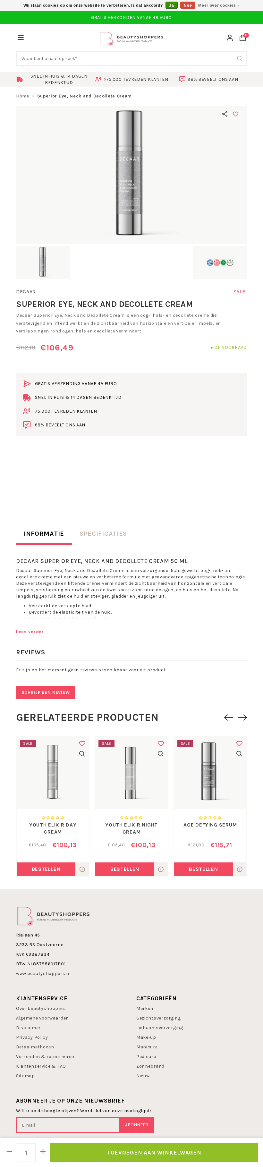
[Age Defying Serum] (210, 773)
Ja (171, 5)
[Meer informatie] (82, 869)
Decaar (26, 292)
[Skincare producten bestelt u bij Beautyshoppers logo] (53, 916)
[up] (43, 1152)
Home (22, 96)
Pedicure (146, 1056)
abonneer (136, 1125)
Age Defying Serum (210, 825)
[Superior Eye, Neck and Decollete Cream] (131, 175)
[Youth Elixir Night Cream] (131, 773)
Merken (144, 1008)
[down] (9, 1152)
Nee (188, 5)
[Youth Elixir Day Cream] (53, 773)
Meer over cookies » (219, 5)
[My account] (230, 38)
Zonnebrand (150, 1066)
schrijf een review (45, 692)
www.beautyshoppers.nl (43, 973)
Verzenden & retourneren (45, 1056)
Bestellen (46, 869)
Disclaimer (28, 1027)
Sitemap (25, 1076)
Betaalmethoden (35, 1047)
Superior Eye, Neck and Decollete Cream (84, 96)
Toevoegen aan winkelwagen (154, 1152)
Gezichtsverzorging (158, 1018)
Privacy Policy (32, 1037)
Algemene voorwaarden (42, 1018)
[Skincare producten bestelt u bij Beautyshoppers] (131, 38)
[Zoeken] (240, 58)
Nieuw (143, 1076)
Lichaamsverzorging (159, 1027)
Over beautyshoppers (41, 1008)
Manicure (147, 1047)
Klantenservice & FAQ (41, 1066)
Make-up (146, 1037)
